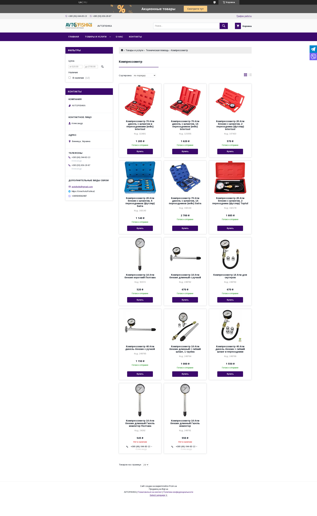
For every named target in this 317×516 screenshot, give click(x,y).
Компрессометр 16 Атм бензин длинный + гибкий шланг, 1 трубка (185, 349)
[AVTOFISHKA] (79, 28)
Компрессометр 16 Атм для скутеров (230, 276)
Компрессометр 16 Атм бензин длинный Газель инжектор (185, 423)
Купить (140, 151)
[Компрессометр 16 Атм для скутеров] (230, 254)
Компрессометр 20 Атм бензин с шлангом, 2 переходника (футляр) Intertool (230, 125)
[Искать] (224, 26)
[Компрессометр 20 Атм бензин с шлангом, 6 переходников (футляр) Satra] (140, 177)
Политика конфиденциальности (178, 492)
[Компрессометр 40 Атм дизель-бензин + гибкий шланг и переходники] (230, 325)
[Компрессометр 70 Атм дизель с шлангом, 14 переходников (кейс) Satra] (185, 177)
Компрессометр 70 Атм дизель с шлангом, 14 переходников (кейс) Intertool (185, 125)
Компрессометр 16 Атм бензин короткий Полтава (140, 276)
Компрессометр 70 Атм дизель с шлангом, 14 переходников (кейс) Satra (185, 201)
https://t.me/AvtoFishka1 (83, 191)
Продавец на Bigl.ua (158, 489)
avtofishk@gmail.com (82, 186)
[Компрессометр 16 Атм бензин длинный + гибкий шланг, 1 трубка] (185, 325)
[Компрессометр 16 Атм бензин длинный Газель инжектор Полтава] (140, 399)
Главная (73, 36)
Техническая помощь (157, 50)
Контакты (135, 36)
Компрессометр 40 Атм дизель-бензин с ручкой (140, 347)
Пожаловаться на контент (150, 492)
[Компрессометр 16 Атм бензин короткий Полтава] (140, 254)
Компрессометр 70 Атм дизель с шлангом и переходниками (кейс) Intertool (140, 125)
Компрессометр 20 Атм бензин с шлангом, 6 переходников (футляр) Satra (140, 202)
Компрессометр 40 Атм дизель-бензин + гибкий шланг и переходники (230, 349)
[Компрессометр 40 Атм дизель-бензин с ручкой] (140, 325)
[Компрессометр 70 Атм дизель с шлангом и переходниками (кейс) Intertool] (140, 100)
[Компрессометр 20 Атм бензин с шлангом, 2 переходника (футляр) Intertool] (230, 100)
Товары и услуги (95, 36)
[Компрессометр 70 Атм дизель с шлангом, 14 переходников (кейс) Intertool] (185, 100)
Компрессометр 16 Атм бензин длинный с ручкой (185, 276)
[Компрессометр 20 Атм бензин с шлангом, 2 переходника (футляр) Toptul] (230, 177)
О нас (119, 36)
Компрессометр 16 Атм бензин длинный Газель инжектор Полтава (140, 423)
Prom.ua (173, 486)
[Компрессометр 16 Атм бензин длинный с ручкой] (185, 254)
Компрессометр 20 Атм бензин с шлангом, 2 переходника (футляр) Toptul (230, 201)
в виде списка (250, 75)
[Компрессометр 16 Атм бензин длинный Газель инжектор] (185, 399)
